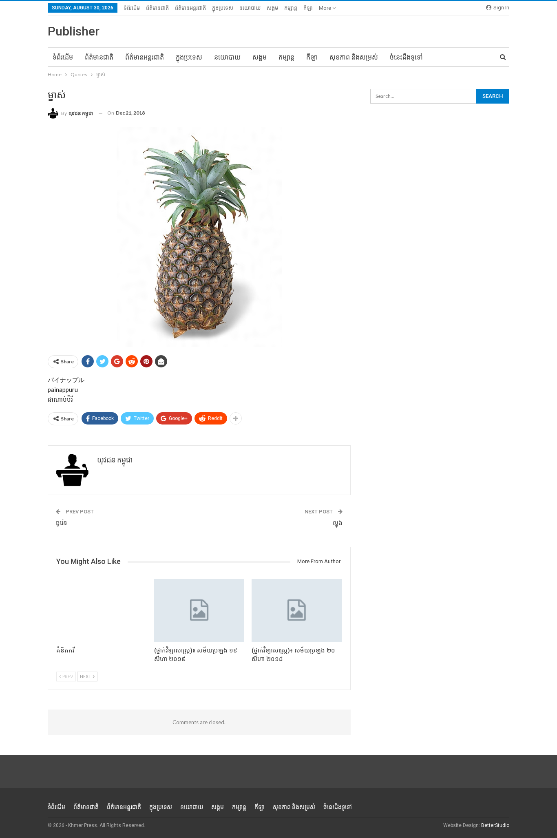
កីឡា (308, 8)
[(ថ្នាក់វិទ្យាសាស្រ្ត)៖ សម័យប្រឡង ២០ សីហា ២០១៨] (297, 610)
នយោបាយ (250, 8)
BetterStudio (495, 825)
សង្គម (272, 8)
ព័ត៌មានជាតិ (157, 8)
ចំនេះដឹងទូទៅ (406, 57)
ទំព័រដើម (132, 8)
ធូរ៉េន (61, 522)
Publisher (73, 31)
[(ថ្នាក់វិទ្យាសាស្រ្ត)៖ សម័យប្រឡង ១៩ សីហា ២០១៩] (199, 610)
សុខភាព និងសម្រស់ (353, 57)
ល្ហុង (338, 522)
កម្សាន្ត (290, 8)
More (325, 8)
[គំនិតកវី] (101, 610)
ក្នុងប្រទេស (222, 8)
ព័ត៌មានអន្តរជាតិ (190, 8)
